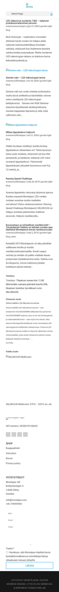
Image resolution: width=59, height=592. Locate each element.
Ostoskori (11, 453)
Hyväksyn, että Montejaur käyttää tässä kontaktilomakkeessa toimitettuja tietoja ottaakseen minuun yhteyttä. (28, 556)
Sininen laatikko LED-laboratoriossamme (22, 303)
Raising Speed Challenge (19, 178)
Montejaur (21, 81)
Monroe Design (16, 584)
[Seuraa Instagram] (25, 434)
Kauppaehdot (13, 448)
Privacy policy (13, 463)
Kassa (9, 458)
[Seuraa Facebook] (8, 434)
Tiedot (10, 548)
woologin (20, 26)
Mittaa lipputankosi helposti (20, 132)
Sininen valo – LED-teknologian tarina (25, 77)
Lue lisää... (10, 343)
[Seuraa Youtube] (14, 434)
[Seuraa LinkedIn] (19, 434)
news (13, 236)
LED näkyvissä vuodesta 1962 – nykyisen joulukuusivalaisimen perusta (27, 21)
